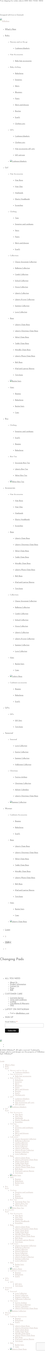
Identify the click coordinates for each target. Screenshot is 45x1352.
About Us (13, 982)
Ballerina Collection (22, 268)
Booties (18, 111)
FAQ (12, 1005)
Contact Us (14, 986)
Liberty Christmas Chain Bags (26, 331)
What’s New (10, 29)
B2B (11, 990)
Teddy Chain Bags (22, 343)
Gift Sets (18, 721)
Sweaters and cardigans (24, 224)
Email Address (11, 1022)
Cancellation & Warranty (19, 1003)
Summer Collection (22, 306)
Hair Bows (19, 180)
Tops (17, 218)
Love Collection (21, 312)
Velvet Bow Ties (21, 475)
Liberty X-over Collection (24, 300)
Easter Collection (21, 752)
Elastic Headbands (22, 199)
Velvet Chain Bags (22, 337)
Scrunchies (19, 205)
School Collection (21, 281)
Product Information (18, 984)
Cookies (13, 1002)
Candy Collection (21, 274)
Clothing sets (20, 124)
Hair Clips (19, 187)
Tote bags (19, 375)
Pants (17, 99)
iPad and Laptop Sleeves (24, 369)
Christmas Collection (23, 783)
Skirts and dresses (22, 105)
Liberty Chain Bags (22, 325)
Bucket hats (19, 406)
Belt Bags (18, 362)
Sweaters (18, 80)
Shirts (17, 86)
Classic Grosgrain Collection (26, 262)
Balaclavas (19, 73)
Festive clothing (21, 777)
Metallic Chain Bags (23, 350)
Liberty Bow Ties (21, 469)
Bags (12, 318)
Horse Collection (21, 287)
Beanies (18, 394)
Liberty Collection (22, 293)
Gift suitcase (20, 155)
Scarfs (17, 117)
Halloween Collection (23, 765)
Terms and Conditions (18, 1000)
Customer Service (17, 998)
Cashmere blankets (22, 48)
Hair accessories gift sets (25, 149)
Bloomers (18, 92)
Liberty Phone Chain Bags (25, 356)
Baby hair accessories (23, 61)
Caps (17, 413)
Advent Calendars (22, 790)
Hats (12, 387)
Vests (17, 231)
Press (12, 988)
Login (7, 930)
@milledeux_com (22, 1013)
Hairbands (19, 193)
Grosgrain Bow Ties (22, 463)
